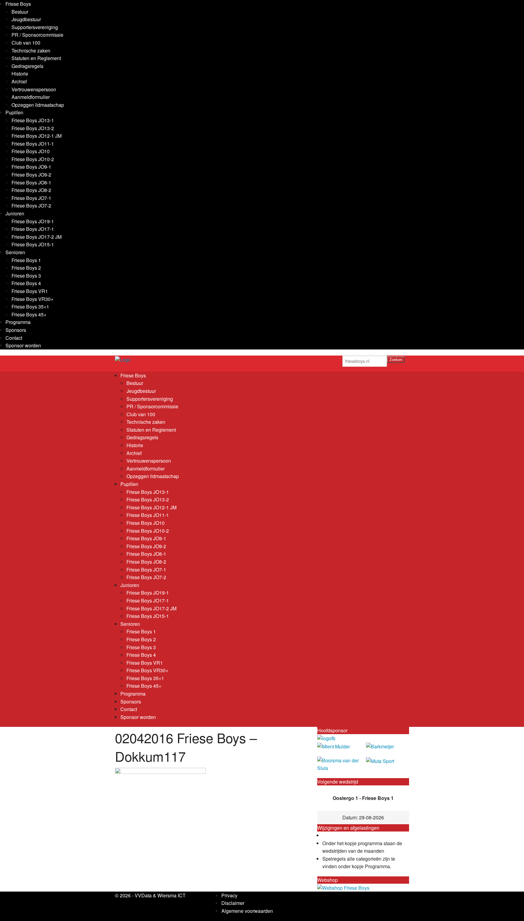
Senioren (15, 252)
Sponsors (15, 329)
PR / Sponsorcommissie (37, 34)
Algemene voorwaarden (247, 910)
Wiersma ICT (171, 895)
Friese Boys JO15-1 (33, 244)
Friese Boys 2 (26, 267)
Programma (18, 322)
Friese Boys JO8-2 (31, 190)
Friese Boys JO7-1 (31, 197)
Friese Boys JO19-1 (33, 221)
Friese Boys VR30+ (32, 298)
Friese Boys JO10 (31, 151)
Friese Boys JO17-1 (33, 228)
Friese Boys (18, 3)
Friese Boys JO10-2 (33, 159)
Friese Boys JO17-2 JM (37, 236)
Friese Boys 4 (26, 283)
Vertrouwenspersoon (34, 89)
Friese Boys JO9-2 (31, 174)
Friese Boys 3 (26, 275)
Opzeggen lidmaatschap (38, 104)
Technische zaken (31, 50)
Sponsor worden (23, 345)
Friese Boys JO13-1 (33, 120)
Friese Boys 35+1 (30, 306)
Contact (13, 337)
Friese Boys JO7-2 (31, 205)
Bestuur (20, 11)
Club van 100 (26, 42)
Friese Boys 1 (26, 260)
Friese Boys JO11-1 (33, 143)
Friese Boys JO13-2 (33, 128)
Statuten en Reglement (36, 58)
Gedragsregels (27, 65)
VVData (143, 895)
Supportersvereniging (35, 27)
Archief (19, 81)
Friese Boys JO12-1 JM (37, 135)
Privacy (229, 895)
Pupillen (14, 112)
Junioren (14, 213)
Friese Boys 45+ (29, 314)
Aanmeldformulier (31, 96)
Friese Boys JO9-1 (31, 166)
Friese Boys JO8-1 (31, 182)
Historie (20, 73)
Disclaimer (232, 902)
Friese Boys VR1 (30, 291)
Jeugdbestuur (26, 19)
